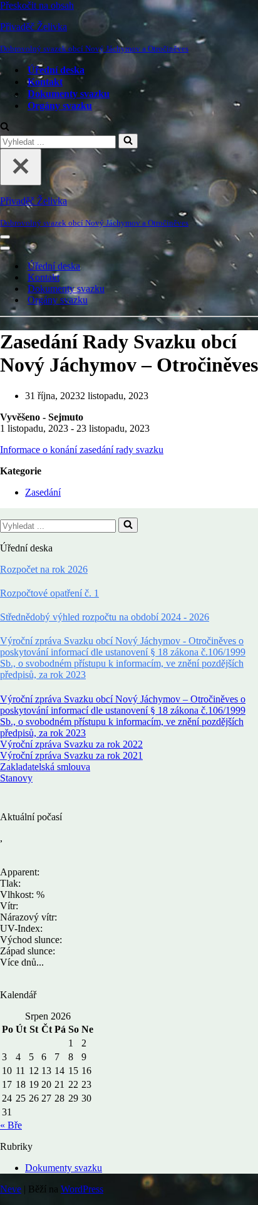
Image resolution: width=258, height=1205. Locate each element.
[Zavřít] (20, 167)
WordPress (82, 1189)
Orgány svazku (60, 105)
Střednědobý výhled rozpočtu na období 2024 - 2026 (104, 617)
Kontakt (45, 81)
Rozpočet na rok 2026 (44, 569)
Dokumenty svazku (69, 93)
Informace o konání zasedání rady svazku (81, 449)
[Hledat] (4, 127)
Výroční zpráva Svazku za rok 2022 (71, 744)
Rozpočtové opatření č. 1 (49, 593)
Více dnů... (22, 962)
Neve (10, 1189)
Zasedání (43, 492)
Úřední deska (56, 70)
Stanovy (16, 778)
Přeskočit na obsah (37, 5)
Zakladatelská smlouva (45, 766)
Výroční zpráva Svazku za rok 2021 (71, 755)
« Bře (11, 1125)
